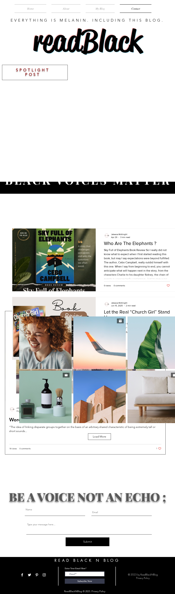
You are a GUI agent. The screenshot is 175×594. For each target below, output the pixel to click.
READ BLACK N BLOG (87, 560)
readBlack (87, 41)
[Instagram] (44, 575)
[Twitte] (29, 575)
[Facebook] (22, 575)
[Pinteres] (37, 575)
